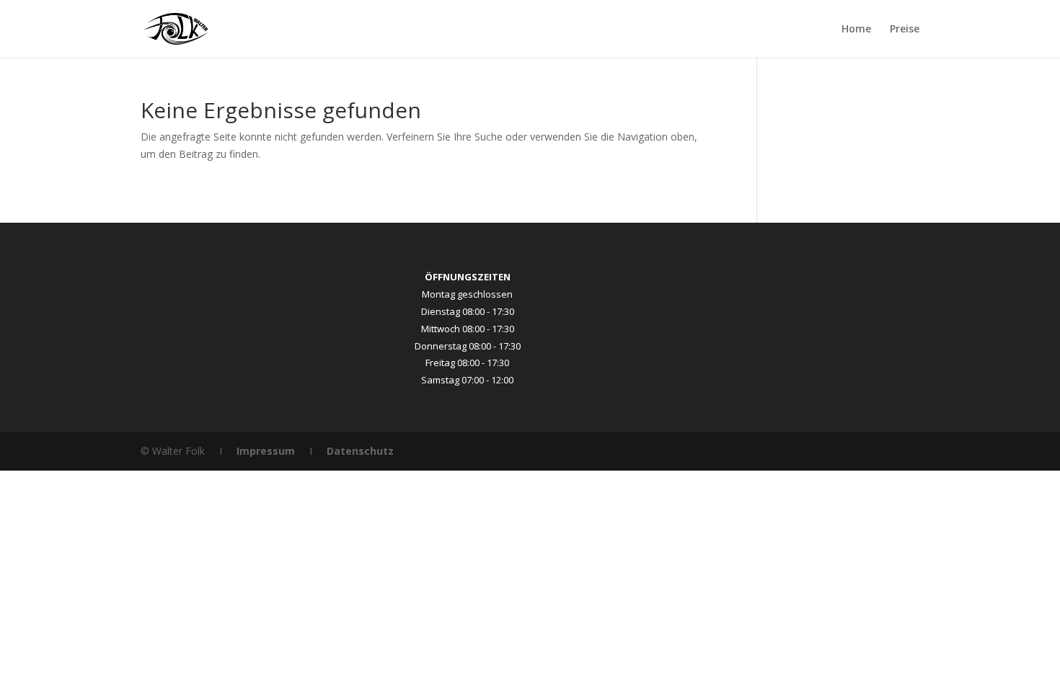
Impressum (266, 451)
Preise (904, 29)
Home (856, 29)
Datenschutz (360, 451)
